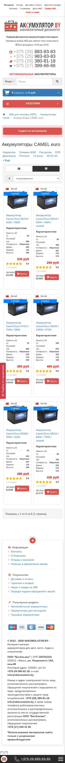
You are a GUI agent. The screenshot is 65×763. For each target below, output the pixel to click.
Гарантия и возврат (52, 5)
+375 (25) (34, 56)
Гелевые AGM (27, 152)
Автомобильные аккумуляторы (29, 606)
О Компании (18, 555)
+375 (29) (34, 51)
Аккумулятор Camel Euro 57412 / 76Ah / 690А (17, 326)
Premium (24, 155)
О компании (25, 9)
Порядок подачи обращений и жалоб (33, 591)
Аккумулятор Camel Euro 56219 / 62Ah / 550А (17, 219)
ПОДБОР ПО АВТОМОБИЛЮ (32, 131)
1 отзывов (11, 267)
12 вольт (38, 155)
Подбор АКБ (50, 9)
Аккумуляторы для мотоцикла (28, 610)
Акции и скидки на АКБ (24, 587)
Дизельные (9, 155)
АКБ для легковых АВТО (22, 114)
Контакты (13, 9)
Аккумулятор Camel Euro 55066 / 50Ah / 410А (17, 433)
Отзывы (19, 5)
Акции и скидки (32, 12)
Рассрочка (9, 5)
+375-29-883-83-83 (36, 759)
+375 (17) (34, 65)
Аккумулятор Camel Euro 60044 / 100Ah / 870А (47, 326)
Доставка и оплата (33, 5)
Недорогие (9, 152)
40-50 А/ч (52, 155)
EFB (57, 152)
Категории (33, 103)
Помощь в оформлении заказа (29, 563)
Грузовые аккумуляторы (25, 614)
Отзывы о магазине (22, 559)
